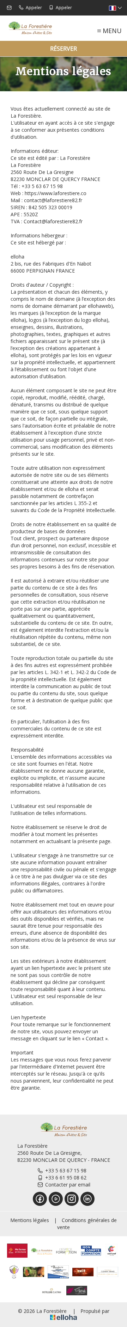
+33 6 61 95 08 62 (65, 1177)
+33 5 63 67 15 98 (65, 1170)
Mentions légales (29, 1220)
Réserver (63, 48)
